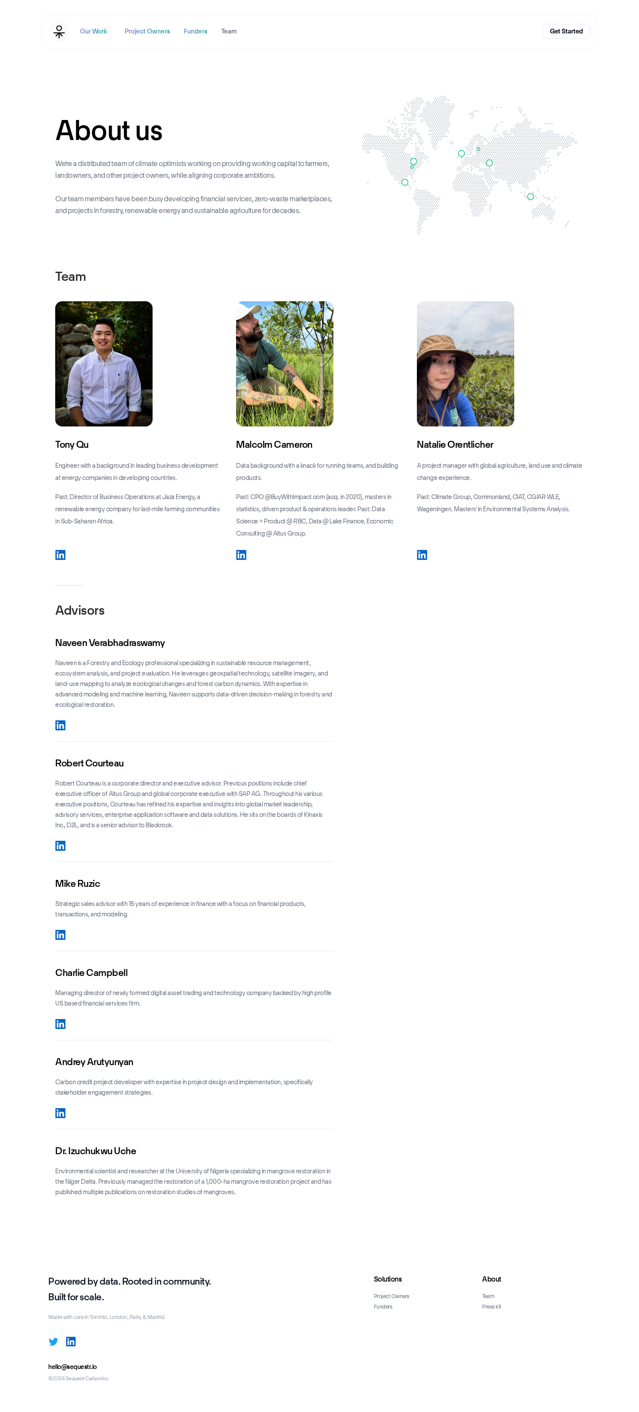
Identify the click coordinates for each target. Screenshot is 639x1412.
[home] (59, 31)
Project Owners (147, 31)
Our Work (93, 31)
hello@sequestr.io (72, 1366)
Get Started (566, 31)
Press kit (491, 1306)
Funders (195, 31)
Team (229, 31)
